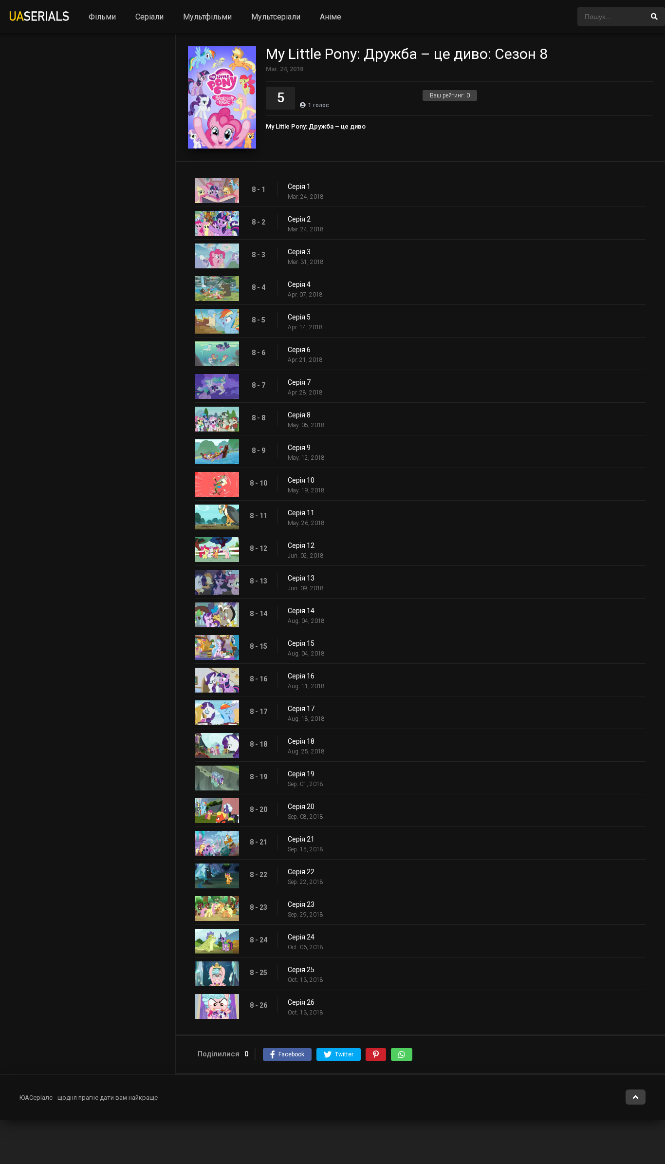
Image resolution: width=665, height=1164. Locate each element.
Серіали (149, 16)
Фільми (102, 16)
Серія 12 (301, 545)
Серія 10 (301, 480)
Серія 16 (301, 676)
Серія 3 (299, 252)
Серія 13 (301, 578)
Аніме (330, 16)
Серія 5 (299, 317)
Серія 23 (301, 904)
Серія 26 (301, 1002)
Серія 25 (301, 970)
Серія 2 (299, 219)
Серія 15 (301, 643)
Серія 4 (299, 284)
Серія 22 (301, 872)
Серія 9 (299, 447)
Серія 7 (299, 382)
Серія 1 (299, 186)
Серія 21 (301, 839)
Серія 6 (299, 350)
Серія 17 (301, 709)
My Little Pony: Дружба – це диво (316, 126)
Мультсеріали (275, 16)
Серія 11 (301, 513)
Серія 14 (301, 611)
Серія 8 (299, 415)
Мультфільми (207, 16)
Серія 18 (301, 741)
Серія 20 (301, 806)
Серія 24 (301, 937)
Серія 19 (301, 774)
